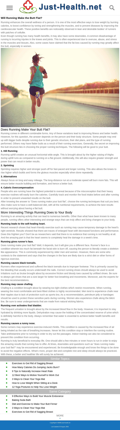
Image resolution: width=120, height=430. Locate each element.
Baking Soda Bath (21, 400)
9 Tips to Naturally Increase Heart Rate (32, 371)
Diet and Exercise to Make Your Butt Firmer (34, 404)
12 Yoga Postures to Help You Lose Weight (34, 387)
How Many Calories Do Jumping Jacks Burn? (36, 367)
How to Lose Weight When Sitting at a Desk (35, 383)
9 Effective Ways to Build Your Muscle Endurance (37, 396)
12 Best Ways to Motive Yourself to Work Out (35, 375)
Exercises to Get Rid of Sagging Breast (32, 363)
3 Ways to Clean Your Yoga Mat (28, 379)
